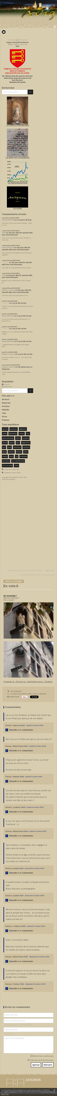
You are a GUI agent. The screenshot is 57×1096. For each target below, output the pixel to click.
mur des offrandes (18, 461)
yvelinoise (17, 807)
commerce (6, 461)
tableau (18, 452)
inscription (17, 447)
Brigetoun (6, 403)
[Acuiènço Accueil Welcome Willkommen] (17, 58)
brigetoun (16, 725)
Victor (4, 417)
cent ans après (7, 465)
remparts (26, 447)
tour (4, 447)
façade (5, 433)
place (9, 447)
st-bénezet (23, 456)
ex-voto (14, 694)
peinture (11, 452)
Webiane (5, 420)
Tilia (3, 233)
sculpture (26, 438)
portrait (5, 429)
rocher (18, 438)
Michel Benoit (18, 746)
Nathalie (5, 410)
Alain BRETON (8, 220)
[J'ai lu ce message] (54, 1090)
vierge (29, 694)
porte (11, 456)
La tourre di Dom (24, 220)
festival (11, 443)
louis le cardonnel (39, 694)
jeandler (16, 868)
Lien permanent (16, 691)
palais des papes (8, 438)
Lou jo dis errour (19, 303)
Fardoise (6, 406)
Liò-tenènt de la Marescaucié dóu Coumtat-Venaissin (37, 575)
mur (27, 433)
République (13, 433)
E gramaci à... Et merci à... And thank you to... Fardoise (28, 681)
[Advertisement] (10, 522)
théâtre (5, 456)
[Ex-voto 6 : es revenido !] (28, 620)
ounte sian (13, 429)
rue (17, 456)
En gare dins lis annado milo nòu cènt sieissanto (17, 234)
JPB (3, 275)
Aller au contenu (7, 2)
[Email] (4, 32)
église (4, 452)
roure (24, 694)
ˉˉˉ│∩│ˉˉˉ (5, 262)
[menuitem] (25, 570)
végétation (22, 429)
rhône (16, 465)
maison (21, 433)
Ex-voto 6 (10, 586)
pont (17, 443)
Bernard (5, 399)
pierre (26, 452)
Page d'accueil (50, 570)
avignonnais (26, 443)
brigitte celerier (8, 290)
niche (19, 694)
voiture (5, 443)
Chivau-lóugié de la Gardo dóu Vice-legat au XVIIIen (25, 570)
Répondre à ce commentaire (21, 730)
